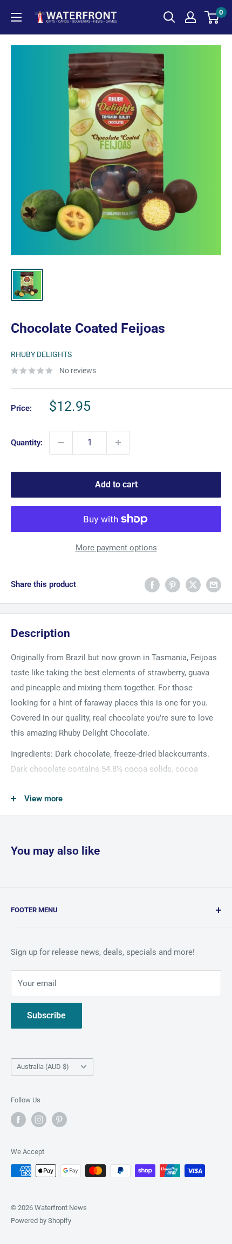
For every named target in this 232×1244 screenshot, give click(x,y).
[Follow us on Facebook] (18, 1119)
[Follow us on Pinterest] (59, 1119)
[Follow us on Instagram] (38, 1119)
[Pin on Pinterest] (172, 584)
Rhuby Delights (41, 354)
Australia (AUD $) (43, 1067)
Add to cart (116, 484)
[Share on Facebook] (152, 584)
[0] (212, 17)
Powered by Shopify (41, 1221)
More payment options (116, 548)
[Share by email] (213, 584)
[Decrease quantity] (61, 442)
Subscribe (46, 1015)
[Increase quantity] (118, 442)
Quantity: (27, 443)
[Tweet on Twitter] (193, 584)
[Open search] (169, 17)
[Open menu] (16, 17)
